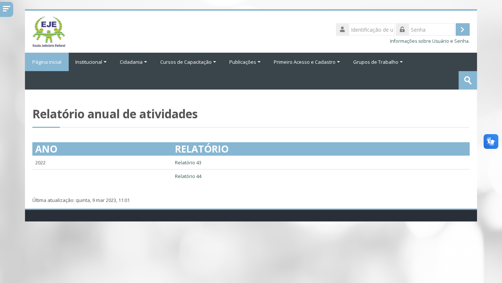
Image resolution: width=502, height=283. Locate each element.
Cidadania (131, 62)
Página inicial (46, 62)
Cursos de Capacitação (186, 62)
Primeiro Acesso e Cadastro (305, 62)
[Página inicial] (48, 31)
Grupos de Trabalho (375, 62)
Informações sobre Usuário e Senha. (430, 41)
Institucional (88, 62)
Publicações (242, 62)
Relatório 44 (188, 176)
